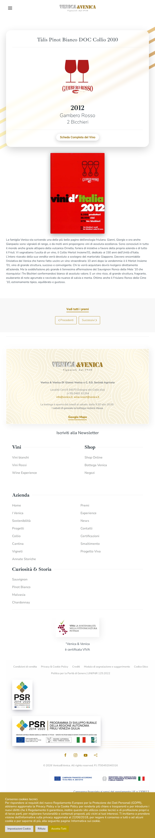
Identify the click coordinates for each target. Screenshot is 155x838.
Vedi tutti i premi (77, 309)
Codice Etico (141, 667)
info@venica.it (64, 397)
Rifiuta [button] (41, 829)
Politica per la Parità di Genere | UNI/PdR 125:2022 (80, 673)
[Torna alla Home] (77, 8)
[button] (10, 8)
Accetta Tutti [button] (58, 829)
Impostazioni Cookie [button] (19, 829)
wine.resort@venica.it (86, 397)
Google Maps (77, 417)
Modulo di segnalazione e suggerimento (107, 667)
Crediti (76, 667)
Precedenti (66, 320)
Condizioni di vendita (25, 667)
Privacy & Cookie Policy (54, 667)
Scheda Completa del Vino (77, 137)
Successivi (88, 320)
